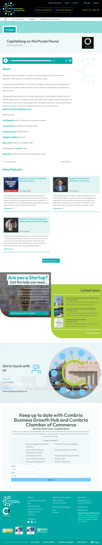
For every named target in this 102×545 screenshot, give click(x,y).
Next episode (65, 162)
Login (88, 3)
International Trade (33, 455)
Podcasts (32, 19)
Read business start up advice (23, 313)
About (67, 3)
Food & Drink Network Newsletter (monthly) (34, 451)
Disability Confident (11, 137)
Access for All (8, 126)
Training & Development (35, 461)
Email (13, 473)
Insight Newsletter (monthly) (66, 450)
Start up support (58, 500)
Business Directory (55, 3)
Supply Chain (60, 458)
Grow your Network (84, 503)
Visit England (8, 120)
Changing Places (9, 131)
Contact (75, 3)
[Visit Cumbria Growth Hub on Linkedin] (32, 522)
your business (43, 10)
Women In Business (62, 461)
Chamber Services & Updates (66, 444)
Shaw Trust (7, 143)
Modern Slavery (82, 542)
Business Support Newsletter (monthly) (37, 445)
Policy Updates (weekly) (35, 458)
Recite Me (7, 154)
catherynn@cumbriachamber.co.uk (17, 109)
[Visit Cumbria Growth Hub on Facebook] (28, 522)
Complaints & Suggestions (66, 542)
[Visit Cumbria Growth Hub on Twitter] (35, 522)
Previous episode (11, 162)
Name (13, 466)
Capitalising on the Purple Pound (50, 19)
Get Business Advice (60, 503)
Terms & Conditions (49, 542)
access (19, 148)
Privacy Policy (35, 542)
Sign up (51, 480)
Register (96, 3)
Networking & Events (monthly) (67, 455)
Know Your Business (18, 19)
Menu (94, 10)
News (54, 510)
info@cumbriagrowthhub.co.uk (88, 513)
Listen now (7, 208)
